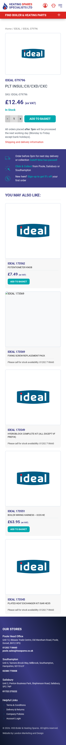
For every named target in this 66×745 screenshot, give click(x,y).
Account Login (13, 718)
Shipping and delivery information (24, 142)
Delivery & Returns (15, 709)
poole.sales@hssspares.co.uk (18, 650)
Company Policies (15, 714)
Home (8, 28)
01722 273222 (10, 691)
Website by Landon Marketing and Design (23, 733)
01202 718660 (10, 647)
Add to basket (40, 118)
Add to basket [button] (18, 281)
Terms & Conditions (16, 705)
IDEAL (17, 28)
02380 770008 (10, 671)
